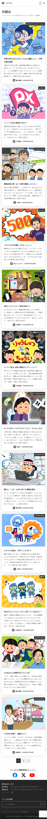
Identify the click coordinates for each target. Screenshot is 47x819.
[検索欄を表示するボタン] (44, 3)
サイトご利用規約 (22, 812)
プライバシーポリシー (9, 812)
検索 (42, 804)
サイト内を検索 (7, 799)
